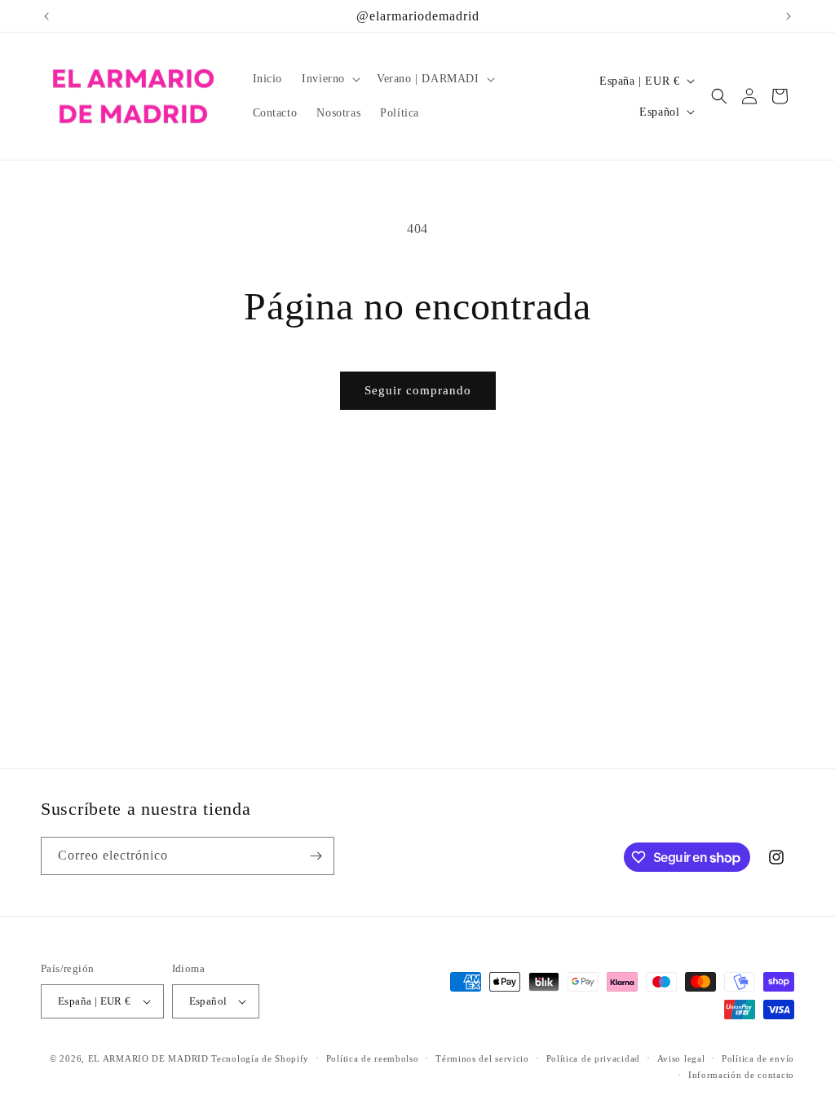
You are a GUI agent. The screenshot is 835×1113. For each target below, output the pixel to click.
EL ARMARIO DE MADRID (150, 1058)
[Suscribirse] (316, 856)
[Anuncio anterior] (46, 16)
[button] (329, 79)
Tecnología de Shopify (260, 1058)
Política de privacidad (593, 1058)
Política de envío (758, 1058)
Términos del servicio (482, 1058)
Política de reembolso (372, 1058)
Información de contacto (741, 1075)
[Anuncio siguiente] (788, 16)
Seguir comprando (417, 390)
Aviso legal (681, 1058)
